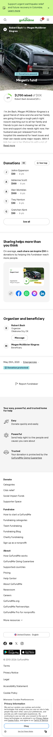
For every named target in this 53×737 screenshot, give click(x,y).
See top (43, 163)
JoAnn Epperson (20, 170)
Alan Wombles (18, 190)
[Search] (5, 20)
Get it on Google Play (11, 652)
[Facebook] (18, 293)
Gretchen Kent (19, 210)
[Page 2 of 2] (28, 84)
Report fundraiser (28, 384)
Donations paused (28, 74)
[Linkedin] (42, 293)
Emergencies (30, 362)
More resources (11, 620)
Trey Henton (18, 199)
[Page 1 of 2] (25, 84)
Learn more (14, 10)
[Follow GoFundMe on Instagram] (22, 643)
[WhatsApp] (26, 293)
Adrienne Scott (19, 180)
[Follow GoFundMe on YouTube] (11, 643)
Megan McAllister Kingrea (25, 344)
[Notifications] (41, 20)
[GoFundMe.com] (26, 19)
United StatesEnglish (28, 635)
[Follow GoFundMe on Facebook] (5, 643)
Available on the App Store (28, 652)
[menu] (48, 20)
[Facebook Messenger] (34, 293)
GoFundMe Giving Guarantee (26, 458)
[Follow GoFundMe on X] (16, 643)
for (27, 29)
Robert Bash (18, 325)
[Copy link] (11, 293)
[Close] (48, 8)
